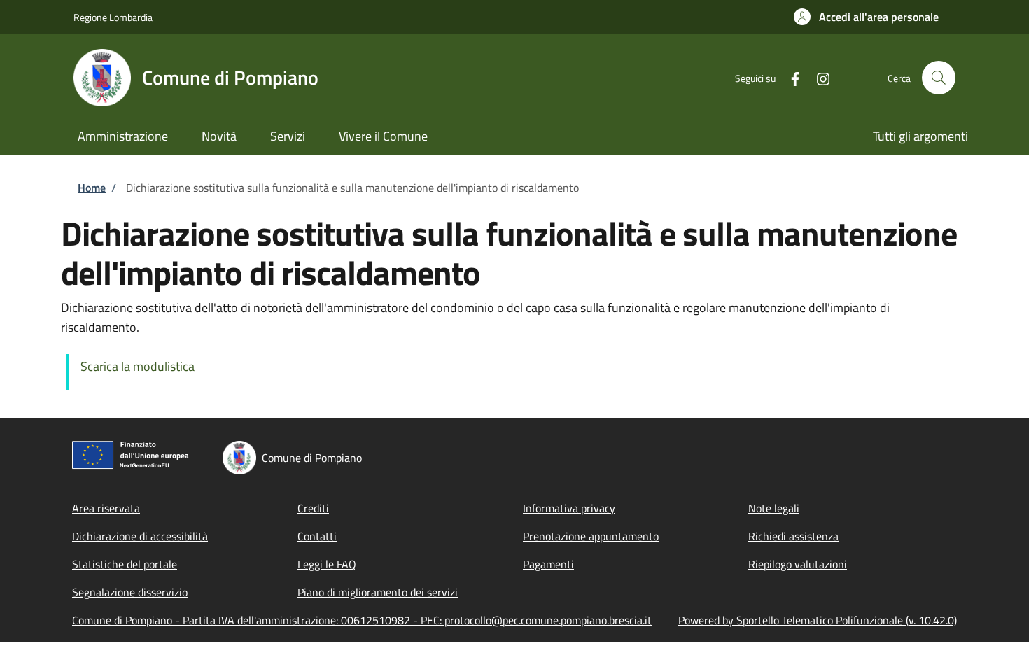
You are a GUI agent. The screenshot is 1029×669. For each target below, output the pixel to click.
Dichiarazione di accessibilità (140, 536)
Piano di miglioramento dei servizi (378, 592)
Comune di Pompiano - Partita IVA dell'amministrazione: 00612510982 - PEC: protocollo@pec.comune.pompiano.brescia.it (362, 620)
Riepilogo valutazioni (797, 564)
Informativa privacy (569, 508)
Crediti (313, 508)
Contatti (317, 536)
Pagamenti (548, 564)
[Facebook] (790, 77)
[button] (866, 17)
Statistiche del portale (124, 564)
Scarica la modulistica (137, 366)
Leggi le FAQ (327, 564)
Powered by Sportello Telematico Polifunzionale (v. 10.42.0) (817, 620)
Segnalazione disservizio (130, 592)
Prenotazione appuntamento (591, 536)
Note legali (773, 508)
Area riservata (106, 508)
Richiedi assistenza (793, 536)
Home (92, 187)
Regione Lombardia (113, 17)
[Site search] (938, 77)
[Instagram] (818, 77)
